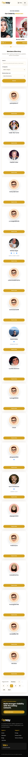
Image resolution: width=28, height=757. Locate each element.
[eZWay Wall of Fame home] (5, 3)
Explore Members (9, 712)
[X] (14, 253)
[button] (3, 46)
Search (4, 60)
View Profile (14, 113)
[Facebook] (11, 253)
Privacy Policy (18, 735)
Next (9, 689)
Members (3, 735)
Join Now (3, 740)
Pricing (16, 733)
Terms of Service (19, 738)
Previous (13, 681)
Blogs (2, 738)
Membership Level (6, 73)
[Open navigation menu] (25, 2)
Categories (4, 66)
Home (2, 733)
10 (19, 685)
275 (4, 689)
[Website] (17, 253)
